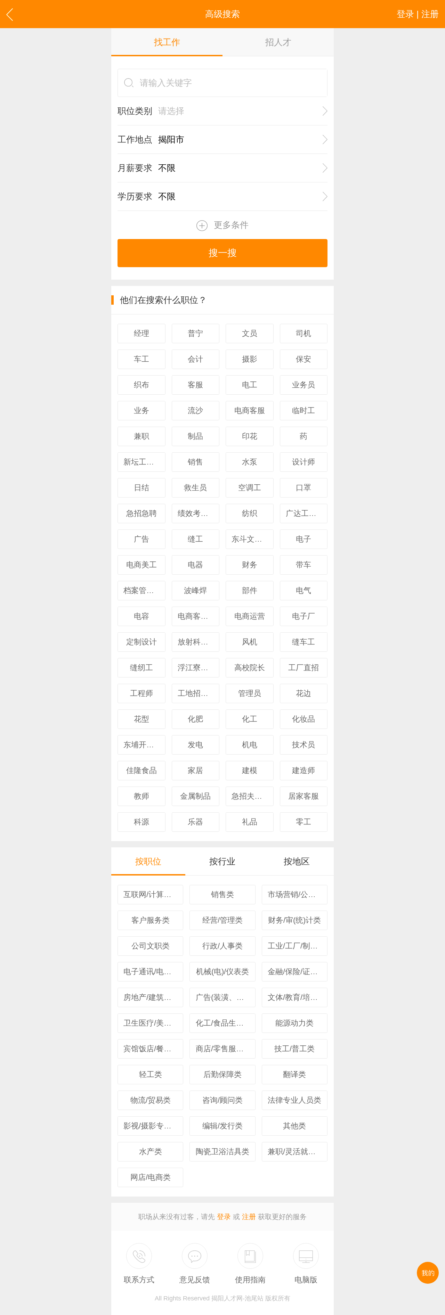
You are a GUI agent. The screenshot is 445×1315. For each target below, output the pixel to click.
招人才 (278, 42)
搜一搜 (223, 253)
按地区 (297, 861)
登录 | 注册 (418, 14)
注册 (249, 1217)
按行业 (222, 861)
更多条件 (231, 225)
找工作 (167, 42)
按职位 (148, 861)
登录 (224, 1217)
